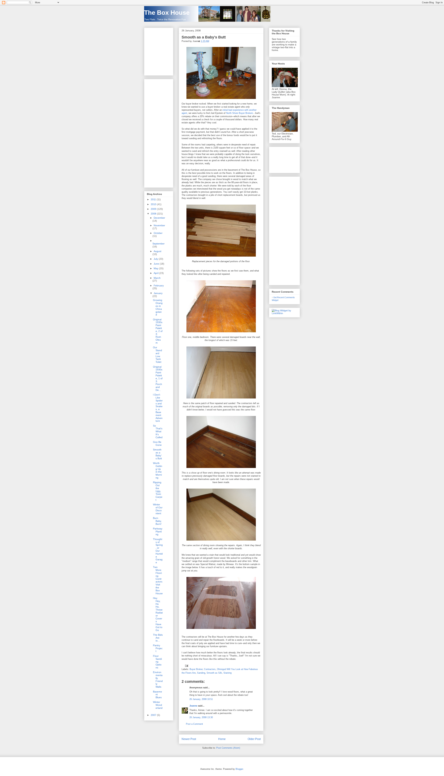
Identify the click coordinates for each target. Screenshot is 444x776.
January (158, 293)
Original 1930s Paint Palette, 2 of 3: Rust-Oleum (158, 331)
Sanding (201, 673)
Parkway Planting (157, 531)
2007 (154, 715)
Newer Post (189, 739)
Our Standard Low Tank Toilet (157, 354)
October (158, 233)
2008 (154, 213)
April (156, 273)
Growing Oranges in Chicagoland (158, 307)
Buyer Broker (196, 669)
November (159, 225)
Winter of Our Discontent (158, 509)
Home (222, 739)
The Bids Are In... (158, 637)
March (157, 278)
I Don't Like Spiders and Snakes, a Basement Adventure (158, 407)
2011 (154, 199)
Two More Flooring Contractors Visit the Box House (158, 580)
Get (275, 297)
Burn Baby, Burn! (157, 521)
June (157, 263)
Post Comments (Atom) (228, 748)
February (159, 285)
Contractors (210, 669)
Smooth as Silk (214, 673)
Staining (227, 673)
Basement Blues (157, 694)
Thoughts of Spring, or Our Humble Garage (158, 551)
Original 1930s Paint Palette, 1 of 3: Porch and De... (158, 378)
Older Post (254, 739)
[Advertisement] (157, 132)
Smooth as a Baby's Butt (204, 37)
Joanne (193, 705)
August (157, 251)
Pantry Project (158, 648)
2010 (154, 204)
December (159, 217)
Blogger (239, 769)
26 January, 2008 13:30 (201, 717)
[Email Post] (186, 665)
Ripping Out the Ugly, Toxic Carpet (157, 491)
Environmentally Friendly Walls (158, 679)
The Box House (167, 12)
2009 (154, 209)
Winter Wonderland (158, 705)
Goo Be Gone (157, 443)
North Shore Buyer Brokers (239, 113)
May (156, 268)
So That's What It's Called (158, 431)
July (156, 258)
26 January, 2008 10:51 (201, 699)
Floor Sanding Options (157, 662)
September (158, 243)
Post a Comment (194, 724)
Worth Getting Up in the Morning (157, 470)
